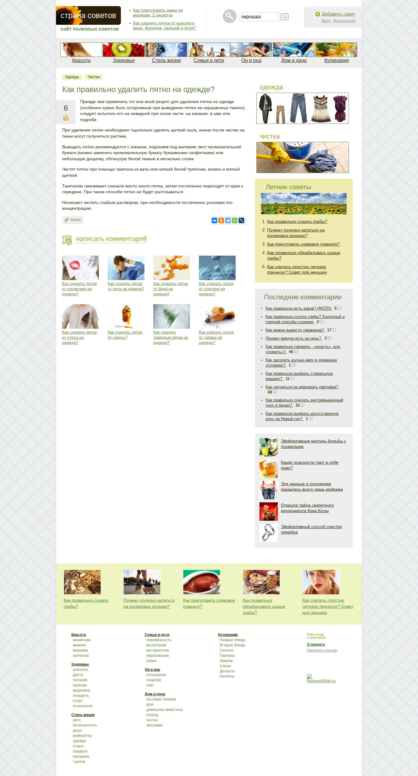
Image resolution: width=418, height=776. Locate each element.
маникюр (80, 650)
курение (80, 685)
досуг (77, 730)
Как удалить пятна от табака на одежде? (216, 337)
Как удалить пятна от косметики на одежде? (79, 288)
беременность (158, 640)
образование (157, 655)
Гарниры (227, 655)
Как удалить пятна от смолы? (125, 335)
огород (152, 715)
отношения (156, 675)
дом (149, 704)
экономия (154, 725)
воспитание (156, 645)
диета (78, 675)
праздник (81, 756)
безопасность (85, 725)
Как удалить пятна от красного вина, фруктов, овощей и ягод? (164, 25)
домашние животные (164, 710)
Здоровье (124, 60)
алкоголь (80, 669)
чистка (94, 77)
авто (77, 720)
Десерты (227, 671)
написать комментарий (111, 238)
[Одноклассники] (221, 220)
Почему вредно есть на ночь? (294, 338)
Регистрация (344, 21)
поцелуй (153, 680)
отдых (78, 746)
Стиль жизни (166, 60)
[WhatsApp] (234, 220)
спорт (78, 701)
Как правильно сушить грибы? (297, 221)
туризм (79, 761)
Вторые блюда (232, 645)
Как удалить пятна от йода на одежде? (170, 288)
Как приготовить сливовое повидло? (303, 244)
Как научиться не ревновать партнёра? (302, 387)
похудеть (81, 695)
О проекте (316, 644)
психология (83, 706)
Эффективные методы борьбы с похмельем (313, 443)
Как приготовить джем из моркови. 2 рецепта (158, 12)
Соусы (225, 666)
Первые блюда (232, 640)
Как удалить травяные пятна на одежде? (170, 337)
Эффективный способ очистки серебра (311, 529)
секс (150, 685)
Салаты (226, 650)
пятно (75, 219)
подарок (80, 751)
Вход (326, 21)
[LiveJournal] (241, 220)
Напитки (227, 676)
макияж (79, 645)
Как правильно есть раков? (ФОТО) (299, 308)
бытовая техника (161, 699)
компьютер (82, 736)
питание (80, 680)
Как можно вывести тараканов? (295, 330)
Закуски (226, 661)
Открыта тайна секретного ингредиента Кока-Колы (307, 508)
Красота (81, 60)
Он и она (251, 60)
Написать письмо (322, 650)
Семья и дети (209, 60)
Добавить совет (338, 14)
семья (151, 661)
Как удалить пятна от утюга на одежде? (79, 337)
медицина (81, 690)
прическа (81, 655)
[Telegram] (228, 220)
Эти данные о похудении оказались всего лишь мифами (312, 486)
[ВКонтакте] (214, 220)
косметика (82, 640)
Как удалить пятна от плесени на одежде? (216, 288)
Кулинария (336, 60)
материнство (157, 650)
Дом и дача (294, 60)
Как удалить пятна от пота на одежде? (126, 286)
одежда (72, 77)
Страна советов (88, 15)
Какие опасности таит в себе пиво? (309, 465)
